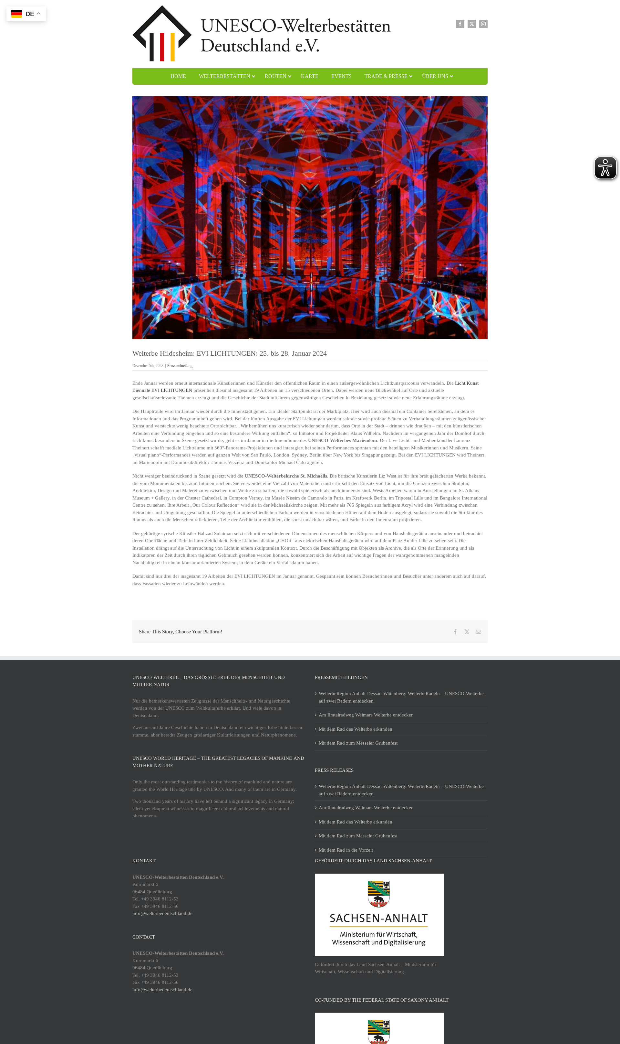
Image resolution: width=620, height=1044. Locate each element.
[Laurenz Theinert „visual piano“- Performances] (310, 217)
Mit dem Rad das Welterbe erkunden (355, 729)
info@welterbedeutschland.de (162, 913)
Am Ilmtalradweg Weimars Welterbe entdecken (366, 714)
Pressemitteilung (179, 365)
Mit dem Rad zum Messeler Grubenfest (358, 743)
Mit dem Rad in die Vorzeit (346, 850)
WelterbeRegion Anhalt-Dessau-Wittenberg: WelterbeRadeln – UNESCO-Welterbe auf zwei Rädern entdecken (401, 697)
